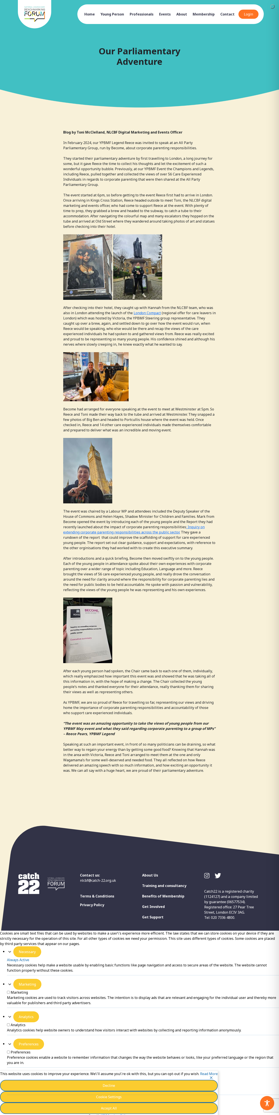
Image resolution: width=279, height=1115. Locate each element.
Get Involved (153, 906)
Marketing (27, 984)
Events (165, 14)
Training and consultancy (164, 885)
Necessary (27, 951)
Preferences (29, 1044)
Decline (109, 1085)
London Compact (147, 312)
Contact (227, 14)
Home (89, 14)
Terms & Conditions (97, 896)
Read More (209, 1073)
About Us (150, 875)
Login (248, 14)
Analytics (26, 1016)
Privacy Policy (92, 904)
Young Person (112, 14)
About (181, 14)
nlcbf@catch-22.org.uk (98, 880)
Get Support (152, 917)
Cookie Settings (109, 1096)
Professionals (141, 14)
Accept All (109, 1108)
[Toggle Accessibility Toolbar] (267, 1103)
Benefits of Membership (163, 896)
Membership (204, 14)
